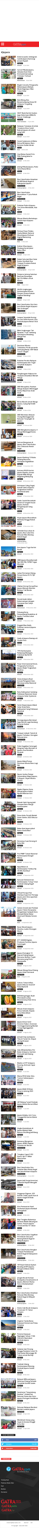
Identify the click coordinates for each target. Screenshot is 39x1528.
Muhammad (21, 80)
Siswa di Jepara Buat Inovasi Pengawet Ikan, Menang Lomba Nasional (26, 681)
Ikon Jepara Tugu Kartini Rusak (26, 548)
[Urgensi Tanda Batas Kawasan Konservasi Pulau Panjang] (8, 1325)
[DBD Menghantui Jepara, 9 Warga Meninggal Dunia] (8, 434)
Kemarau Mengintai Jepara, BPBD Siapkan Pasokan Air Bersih (25, 1143)
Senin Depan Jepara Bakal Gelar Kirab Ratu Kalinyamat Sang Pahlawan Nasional (27, 708)
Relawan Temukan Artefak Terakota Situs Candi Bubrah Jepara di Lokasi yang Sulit (27, 129)
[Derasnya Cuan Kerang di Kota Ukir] (8, 845)
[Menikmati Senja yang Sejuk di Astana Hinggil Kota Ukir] (8, 1424)
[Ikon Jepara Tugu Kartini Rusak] (8, 551)
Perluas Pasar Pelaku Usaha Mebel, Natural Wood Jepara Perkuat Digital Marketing (25, 234)
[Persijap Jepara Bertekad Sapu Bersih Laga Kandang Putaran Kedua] (8, 724)
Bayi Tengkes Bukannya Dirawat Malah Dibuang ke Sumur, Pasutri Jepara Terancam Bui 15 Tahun (27, 1222)
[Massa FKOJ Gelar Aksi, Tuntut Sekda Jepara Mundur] (8, 1080)
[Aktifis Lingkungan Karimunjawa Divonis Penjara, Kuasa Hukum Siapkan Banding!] (8, 293)
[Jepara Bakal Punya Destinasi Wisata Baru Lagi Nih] (8, 765)
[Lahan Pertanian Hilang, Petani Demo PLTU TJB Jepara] (8, 577)
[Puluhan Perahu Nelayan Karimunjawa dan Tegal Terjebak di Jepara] (8, 365)
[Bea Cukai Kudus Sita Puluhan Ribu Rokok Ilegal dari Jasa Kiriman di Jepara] (8, 1171)
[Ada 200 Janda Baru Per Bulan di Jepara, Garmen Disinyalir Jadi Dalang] (8, 1054)
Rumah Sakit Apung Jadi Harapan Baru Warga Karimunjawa (26, 804)
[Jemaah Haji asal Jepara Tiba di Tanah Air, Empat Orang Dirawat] (8, 1041)
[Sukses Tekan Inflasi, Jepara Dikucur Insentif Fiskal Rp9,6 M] (8, 987)
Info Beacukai (21, 186)
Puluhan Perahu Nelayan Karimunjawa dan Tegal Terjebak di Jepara (26, 362)
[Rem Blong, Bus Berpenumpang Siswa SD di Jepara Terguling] (8, 104)
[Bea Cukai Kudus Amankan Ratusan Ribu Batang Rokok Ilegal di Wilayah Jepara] (8, 1297)
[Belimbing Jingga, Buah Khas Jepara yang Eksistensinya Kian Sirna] (8, 1000)
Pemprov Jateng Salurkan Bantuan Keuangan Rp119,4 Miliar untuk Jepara (27, 277)
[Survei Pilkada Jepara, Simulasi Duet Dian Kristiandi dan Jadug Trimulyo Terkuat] (8, 74)
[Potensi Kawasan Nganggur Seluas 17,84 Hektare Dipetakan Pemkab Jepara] (8, 1338)
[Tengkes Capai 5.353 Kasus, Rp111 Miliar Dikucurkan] (8, 1158)
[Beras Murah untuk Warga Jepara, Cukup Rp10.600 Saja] (8, 406)
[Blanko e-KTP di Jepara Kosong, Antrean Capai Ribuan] (8, 1067)
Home (2, 49)
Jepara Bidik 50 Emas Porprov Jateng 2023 (25, 1090)
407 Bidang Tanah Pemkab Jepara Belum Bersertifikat (27, 1103)
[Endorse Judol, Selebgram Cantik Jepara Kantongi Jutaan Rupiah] (8, 61)
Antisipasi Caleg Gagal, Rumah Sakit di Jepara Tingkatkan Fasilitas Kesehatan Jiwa (26, 488)
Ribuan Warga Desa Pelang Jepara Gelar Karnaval (27, 971)
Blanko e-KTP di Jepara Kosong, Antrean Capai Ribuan (26, 1065)
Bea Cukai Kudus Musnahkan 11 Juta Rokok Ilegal (27, 194)
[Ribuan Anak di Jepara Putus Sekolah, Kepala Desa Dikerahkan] (8, 1013)
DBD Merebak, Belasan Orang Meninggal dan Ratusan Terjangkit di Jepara (26, 418)
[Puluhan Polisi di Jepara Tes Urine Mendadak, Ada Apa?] (8, 209)
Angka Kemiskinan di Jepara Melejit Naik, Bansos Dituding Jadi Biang (27, 1130)
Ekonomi (20, 239)
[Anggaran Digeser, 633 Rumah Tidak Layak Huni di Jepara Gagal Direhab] (8, 1197)
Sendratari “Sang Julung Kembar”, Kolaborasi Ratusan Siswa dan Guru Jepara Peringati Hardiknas (27, 1395)
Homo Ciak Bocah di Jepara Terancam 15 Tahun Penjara (27, 1310)
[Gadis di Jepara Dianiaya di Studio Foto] (8, 642)
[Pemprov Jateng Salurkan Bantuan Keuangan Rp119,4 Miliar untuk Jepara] (8, 278)
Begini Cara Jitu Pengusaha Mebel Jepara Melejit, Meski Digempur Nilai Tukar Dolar (27, 88)
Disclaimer (4, 1492)
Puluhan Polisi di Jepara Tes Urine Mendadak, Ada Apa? (27, 207)
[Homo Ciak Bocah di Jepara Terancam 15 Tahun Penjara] (8, 1312)
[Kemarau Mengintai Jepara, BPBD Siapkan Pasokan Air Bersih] (8, 1145)
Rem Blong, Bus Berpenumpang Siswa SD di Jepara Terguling (26, 102)
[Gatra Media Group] (11, 1501)
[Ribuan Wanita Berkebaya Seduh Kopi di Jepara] (8, 222)
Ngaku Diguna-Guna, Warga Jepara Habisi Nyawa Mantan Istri (25, 791)
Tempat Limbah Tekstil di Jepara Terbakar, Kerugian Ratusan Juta (27, 735)
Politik (19, 147)
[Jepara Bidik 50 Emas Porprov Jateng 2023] (8, 1093)
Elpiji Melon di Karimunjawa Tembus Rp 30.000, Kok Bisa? (26, 869)
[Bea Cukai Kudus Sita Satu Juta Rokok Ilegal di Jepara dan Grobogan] (8, 308)
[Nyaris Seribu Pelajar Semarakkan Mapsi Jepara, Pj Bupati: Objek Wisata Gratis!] (8, 778)
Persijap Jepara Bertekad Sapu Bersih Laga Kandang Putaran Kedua (27, 722)
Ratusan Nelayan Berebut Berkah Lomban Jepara (27, 1408)
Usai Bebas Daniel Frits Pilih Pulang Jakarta (26, 155)
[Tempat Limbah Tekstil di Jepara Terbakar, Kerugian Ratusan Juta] (8, 737)
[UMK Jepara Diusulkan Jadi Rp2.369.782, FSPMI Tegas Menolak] (8, 564)
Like (35, 1440)
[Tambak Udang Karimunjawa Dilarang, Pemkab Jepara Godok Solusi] (8, 1368)
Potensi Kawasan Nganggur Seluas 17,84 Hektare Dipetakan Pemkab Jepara (26, 1337)
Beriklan (3, 1489)
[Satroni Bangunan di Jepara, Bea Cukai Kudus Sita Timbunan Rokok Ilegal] (8, 446)
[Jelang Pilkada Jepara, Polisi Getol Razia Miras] (8, 171)
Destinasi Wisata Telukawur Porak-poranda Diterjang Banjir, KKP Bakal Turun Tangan (27, 348)
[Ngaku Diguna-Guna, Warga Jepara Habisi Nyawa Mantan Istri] (8, 793)
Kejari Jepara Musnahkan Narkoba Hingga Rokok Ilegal (26, 520)
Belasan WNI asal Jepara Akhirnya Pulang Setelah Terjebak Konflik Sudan (26, 1381)
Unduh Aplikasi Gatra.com (14, 1522)
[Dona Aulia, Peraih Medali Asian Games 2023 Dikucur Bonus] (8, 819)
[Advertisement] (19, 21)
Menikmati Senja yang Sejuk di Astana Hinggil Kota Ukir (26, 1422)
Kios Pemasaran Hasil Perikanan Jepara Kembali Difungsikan (27, 1208)
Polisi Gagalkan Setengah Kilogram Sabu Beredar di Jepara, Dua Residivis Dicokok (27, 749)
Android (26, 1522)
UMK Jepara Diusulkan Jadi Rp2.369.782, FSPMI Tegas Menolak (27, 562)
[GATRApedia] (10, 1506)
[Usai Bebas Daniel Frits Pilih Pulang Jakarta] (8, 158)
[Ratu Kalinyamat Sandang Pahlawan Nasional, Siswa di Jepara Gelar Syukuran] (8, 696)
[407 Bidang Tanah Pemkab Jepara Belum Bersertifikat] (8, 1106)
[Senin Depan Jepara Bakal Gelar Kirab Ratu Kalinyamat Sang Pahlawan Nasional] (8, 709)
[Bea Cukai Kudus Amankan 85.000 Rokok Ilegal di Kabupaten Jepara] (8, 183)
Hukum (19, 171)
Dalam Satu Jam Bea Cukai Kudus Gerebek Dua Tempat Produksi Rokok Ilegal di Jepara (27, 262)
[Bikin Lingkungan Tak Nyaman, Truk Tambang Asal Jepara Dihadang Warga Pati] (8, 334)
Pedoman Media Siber (7, 1483)
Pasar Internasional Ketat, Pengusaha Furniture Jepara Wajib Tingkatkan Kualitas (27, 667)
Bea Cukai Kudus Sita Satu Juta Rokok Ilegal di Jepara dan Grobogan (27, 306)
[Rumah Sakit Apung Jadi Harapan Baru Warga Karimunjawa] (8, 806)
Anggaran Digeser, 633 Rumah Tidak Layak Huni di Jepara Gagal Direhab (27, 1195)
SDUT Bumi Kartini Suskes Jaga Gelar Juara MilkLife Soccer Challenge (27, 115)
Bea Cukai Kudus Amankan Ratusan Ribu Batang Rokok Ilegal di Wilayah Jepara (27, 1296)
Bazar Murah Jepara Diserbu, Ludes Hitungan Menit (26, 929)
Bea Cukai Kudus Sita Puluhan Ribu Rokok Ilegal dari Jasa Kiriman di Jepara (27, 1169)
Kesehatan (20, 395)
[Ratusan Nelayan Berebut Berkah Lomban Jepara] (8, 1411)
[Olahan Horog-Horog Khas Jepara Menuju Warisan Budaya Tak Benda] (8, 590)
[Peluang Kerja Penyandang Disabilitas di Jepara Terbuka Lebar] (8, 616)
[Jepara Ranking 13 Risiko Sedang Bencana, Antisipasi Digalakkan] (8, 461)
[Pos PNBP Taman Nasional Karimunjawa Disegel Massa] (8, 858)
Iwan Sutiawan (21, 121)
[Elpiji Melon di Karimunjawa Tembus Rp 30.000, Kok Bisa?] (8, 871)
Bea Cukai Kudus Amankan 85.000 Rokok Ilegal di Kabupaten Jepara (27, 181)
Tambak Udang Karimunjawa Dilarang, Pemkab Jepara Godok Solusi (25, 1367)
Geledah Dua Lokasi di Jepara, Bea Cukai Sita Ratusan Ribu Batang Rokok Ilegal (25, 534)
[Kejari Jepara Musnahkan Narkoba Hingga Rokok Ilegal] (8, 522)
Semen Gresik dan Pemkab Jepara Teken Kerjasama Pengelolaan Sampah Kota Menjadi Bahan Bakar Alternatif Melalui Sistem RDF (27, 913)
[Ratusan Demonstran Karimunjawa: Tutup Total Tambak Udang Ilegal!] (8, 884)
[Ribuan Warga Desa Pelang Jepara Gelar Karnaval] (8, 974)
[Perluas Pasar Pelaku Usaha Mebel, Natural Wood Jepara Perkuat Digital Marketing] (8, 235)
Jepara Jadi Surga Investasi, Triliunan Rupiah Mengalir (27, 1181)
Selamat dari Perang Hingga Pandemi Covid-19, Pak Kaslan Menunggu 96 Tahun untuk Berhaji (27, 1352)
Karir (2, 1486)
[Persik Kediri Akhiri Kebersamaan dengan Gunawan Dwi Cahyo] (8, 603)
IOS (31, 1522)
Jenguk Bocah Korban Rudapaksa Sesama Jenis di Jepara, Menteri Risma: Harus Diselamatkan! (27, 1281)
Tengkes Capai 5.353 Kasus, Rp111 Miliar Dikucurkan (25, 1156)
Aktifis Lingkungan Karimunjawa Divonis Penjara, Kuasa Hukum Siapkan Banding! (26, 292)
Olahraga (20, 119)
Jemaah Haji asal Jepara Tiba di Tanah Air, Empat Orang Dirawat (26, 1039)
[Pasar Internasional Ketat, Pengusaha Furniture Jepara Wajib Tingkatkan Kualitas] (8, 668)
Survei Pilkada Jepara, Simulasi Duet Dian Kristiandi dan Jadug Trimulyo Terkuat (25, 73)
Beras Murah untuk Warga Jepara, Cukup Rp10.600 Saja (27, 404)
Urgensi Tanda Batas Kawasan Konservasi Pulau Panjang (27, 1323)
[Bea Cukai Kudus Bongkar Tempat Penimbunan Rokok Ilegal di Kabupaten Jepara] (8, 1254)
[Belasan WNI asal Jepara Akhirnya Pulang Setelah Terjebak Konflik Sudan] (8, 1383)
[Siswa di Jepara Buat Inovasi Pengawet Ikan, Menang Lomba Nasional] (8, 683)
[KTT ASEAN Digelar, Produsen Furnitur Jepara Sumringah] (8, 944)
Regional (20, 63)
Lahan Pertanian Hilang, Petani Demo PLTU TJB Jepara (26, 575)
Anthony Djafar (21, 188)
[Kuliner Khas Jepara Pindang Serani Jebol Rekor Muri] (8, 250)
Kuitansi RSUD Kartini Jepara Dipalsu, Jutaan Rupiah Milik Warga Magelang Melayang (25, 473)
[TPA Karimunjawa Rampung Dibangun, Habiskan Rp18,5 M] (8, 655)
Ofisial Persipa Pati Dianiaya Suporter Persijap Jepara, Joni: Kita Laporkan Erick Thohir (27, 896)
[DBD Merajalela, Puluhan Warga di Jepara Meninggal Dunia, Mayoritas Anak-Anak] (8, 391)
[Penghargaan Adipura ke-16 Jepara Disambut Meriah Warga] (8, 378)
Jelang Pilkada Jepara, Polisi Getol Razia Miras (27, 168)
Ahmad (19, 65)
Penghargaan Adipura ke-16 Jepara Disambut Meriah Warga (27, 376)
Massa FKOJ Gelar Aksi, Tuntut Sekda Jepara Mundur (26, 1078)
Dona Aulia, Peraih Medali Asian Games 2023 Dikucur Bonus (27, 817)
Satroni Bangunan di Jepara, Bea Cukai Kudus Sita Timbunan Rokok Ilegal (26, 445)
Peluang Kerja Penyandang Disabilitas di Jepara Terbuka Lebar (27, 614)
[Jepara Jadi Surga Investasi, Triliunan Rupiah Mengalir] (8, 1184)
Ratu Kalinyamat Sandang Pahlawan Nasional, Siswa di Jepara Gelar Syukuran (27, 694)
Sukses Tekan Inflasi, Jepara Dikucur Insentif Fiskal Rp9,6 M (26, 985)
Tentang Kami (5, 1480)
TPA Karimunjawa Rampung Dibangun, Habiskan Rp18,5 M (25, 653)
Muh (18, 149)
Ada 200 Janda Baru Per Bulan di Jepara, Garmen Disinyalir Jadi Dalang (26, 1052)
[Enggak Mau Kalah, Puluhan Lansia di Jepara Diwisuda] (8, 629)
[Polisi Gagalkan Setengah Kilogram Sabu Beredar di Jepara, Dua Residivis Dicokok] (8, 750)
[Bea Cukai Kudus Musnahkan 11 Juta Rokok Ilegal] (8, 196)
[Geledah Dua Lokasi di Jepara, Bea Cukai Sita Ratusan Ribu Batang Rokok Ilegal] (8, 535)
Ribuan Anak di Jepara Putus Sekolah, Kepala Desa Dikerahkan (25, 1011)
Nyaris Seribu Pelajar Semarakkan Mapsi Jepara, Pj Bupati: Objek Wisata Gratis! (27, 777)
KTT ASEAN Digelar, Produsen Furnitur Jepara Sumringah (27, 942)
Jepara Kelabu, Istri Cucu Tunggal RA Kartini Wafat (27, 1116)
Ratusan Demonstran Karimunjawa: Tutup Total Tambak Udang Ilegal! (27, 882)
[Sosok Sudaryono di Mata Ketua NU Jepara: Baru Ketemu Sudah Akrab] (8, 145)
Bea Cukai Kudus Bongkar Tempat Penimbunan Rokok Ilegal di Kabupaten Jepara (27, 1253)
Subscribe (33, 1448)
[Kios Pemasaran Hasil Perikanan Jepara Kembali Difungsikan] (8, 1211)
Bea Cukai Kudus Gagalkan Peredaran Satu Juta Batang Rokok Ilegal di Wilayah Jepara (27, 1238)
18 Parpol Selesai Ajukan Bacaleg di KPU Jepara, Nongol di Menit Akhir (26, 1267)
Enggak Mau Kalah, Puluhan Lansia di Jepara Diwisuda (26, 627)
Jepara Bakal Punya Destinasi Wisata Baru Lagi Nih (27, 763)
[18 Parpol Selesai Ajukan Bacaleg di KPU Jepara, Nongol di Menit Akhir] (8, 1269)
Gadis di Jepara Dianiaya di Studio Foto (27, 639)
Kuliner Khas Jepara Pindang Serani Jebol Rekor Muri (25, 248)
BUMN (19, 920)
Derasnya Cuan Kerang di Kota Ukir (27, 842)
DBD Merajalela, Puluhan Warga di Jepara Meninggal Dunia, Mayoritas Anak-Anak (27, 390)
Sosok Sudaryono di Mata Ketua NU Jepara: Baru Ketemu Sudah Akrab (27, 143)
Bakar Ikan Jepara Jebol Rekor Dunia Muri (26, 829)
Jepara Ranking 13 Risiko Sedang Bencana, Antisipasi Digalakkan (26, 459)
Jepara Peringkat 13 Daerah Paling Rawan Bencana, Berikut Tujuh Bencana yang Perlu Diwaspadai (26, 957)
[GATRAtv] (10, 1510)
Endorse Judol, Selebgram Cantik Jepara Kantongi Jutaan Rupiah (27, 59)
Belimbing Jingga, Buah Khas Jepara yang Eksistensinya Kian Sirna (26, 998)
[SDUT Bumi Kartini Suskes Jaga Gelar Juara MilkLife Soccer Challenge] (8, 117)
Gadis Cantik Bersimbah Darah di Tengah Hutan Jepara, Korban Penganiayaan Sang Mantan (26, 504)
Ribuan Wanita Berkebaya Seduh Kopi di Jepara (27, 219)
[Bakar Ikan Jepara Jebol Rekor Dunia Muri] (8, 832)
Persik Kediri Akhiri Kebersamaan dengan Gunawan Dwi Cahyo (25, 601)
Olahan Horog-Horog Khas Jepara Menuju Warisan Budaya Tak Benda (27, 588)
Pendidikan (21, 685)
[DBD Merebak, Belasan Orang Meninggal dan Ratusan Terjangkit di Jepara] (8, 419)
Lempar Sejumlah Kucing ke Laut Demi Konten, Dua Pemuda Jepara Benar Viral (27, 319)
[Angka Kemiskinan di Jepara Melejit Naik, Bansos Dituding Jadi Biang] (8, 1132)
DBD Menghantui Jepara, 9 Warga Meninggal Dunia (27, 431)
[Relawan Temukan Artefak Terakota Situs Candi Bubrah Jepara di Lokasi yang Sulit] (8, 130)
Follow (34, 1444)
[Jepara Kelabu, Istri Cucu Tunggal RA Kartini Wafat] (8, 1119)
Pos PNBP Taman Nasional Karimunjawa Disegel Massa (27, 856)
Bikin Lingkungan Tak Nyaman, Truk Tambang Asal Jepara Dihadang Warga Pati (26, 333)
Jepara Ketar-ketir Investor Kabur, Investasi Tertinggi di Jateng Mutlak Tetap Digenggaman (27, 1025)
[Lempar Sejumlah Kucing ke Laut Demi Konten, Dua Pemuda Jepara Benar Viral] (8, 321)
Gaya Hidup (21, 252)
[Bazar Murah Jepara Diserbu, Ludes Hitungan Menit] (8, 931)
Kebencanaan (21, 354)
